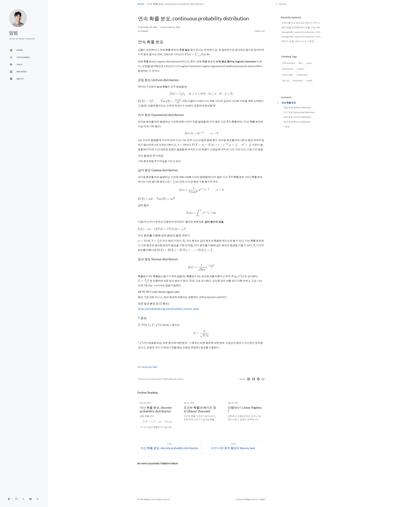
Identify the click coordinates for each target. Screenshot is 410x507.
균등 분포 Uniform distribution (297, 107)
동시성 (285, 80)
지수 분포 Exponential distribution (299, 112)
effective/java (288, 63)
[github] (16, 499)
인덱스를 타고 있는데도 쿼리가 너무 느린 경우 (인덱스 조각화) (312, 22)
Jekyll (262, 499)
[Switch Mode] (9, 499)
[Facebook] (253, 379)
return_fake (287, 74)
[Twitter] (248, 379)
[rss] (37, 499)
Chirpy (247, 499)
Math (155, 367)
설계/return (287, 69)
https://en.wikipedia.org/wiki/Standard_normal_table (168, 308)
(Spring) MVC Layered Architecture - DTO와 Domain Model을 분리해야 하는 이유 (320, 32)
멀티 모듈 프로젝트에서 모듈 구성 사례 (301, 27)
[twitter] (23, 499)
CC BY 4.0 (166, 379)
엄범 (13, 33)
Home (140, 3)
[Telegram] (258, 379)
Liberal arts (147, 367)
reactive (300, 69)
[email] (30, 499)
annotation (298, 80)
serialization (302, 74)
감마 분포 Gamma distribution (297, 117)
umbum (144, 31)
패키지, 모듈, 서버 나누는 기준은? (298, 41)
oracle (309, 80)
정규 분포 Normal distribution (297, 121)
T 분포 (286, 126)
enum (309, 63)
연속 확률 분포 (289, 102)
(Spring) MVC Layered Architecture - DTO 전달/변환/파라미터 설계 (313, 36)
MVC (301, 63)
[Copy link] (263, 379)
